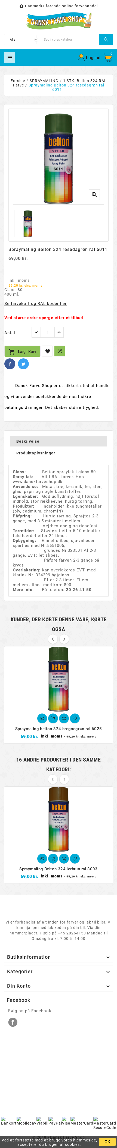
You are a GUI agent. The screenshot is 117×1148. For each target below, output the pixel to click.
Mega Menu (9, 57)
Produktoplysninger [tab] (35, 453)
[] (106, 39)
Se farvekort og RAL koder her (35, 303)
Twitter (23, 363)
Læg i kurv (22, 352)
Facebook (9, 363)
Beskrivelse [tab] (27, 441)
